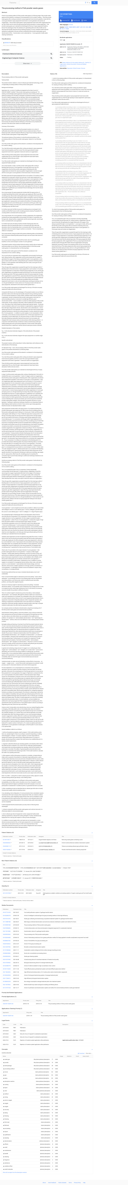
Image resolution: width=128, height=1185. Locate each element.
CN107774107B (7, 912)
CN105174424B (7, 969)
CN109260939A (7, 975)
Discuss (83, 68)
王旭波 (67, 28)
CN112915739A (7, 893)
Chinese (71, 24)
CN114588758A (7, 921)
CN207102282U (7, 849)
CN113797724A (7, 987)
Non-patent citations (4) (78, 62)
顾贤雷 (74, 27)
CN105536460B (7, 937)
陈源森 (66, 27)
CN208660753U (7, 940)
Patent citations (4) (67, 62)
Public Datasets (62, 1182)
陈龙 (87, 27)
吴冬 (84, 27)
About (44, 1182)
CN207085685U (7, 928)
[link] (12, 43)
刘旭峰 (70, 27)
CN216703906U (7, 962)
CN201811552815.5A (8, 1003)
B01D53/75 (7, 42)
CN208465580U (7, 953)
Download (81, 1053)
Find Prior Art (76, 20)
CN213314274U (7, 918)
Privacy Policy (77, 1182)
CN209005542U (7, 956)
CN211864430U (7, 972)
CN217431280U (7, 931)
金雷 (81, 27)
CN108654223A (7, 981)
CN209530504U (7, 934)
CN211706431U (7, 978)
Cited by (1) (88, 62)
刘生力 (63, 28)
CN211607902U (7, 984)
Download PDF (66, 20)
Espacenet (69, 68)
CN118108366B (7, 950)
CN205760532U (7, 943)
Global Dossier (76, 68)
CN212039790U (7, 947)
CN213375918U (7, 959)
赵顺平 (78, 27)
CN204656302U (7, 842)
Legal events (63, 64)
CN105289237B (7, 915)
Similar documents (71, 64)
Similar (85, 20)
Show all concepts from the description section (15, 1172)
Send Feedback (52, 1182)
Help (84, 1182)
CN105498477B (7, 965)
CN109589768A (7, 925)
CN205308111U (7, 846)
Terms (70, 1182)
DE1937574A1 (6, 839)
